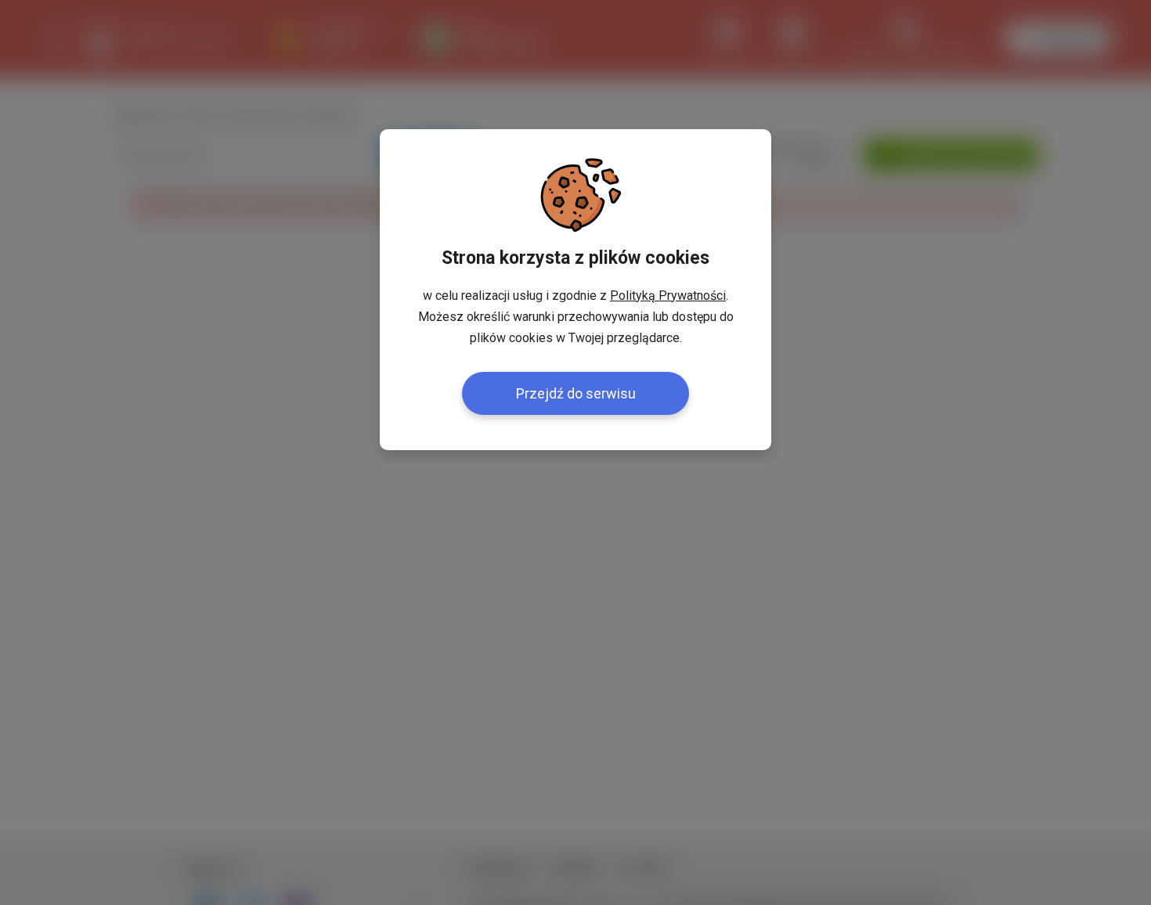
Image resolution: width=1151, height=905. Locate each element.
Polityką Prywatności (668, 295)
